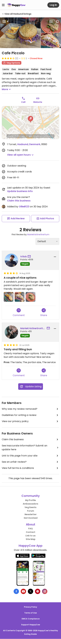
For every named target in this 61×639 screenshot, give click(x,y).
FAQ (30, 528)
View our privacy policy (15, 421)
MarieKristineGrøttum (38, 234)
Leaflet (10, 136)
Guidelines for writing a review (19, 415)
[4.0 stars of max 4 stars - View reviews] (8, 58)
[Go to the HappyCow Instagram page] (44, 591)
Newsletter (31, 514)
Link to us (30, 535)
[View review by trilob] (11, 260)
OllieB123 (24, 206)
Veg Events (30, 507)
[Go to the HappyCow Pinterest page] (37, 591)
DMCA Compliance (31, 618)
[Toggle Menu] (3, 5)
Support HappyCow (30, 624)
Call (23, 102)
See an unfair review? (14, 462)
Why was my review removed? (19, 409)
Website (37, 102)
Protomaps (20, 136)
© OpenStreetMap (34, 136)
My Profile (30, 500)
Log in (53, 5)
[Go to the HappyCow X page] (30, 591)
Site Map (30, 539)
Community (30, 496)
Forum (30, 510)
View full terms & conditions (18, 468)
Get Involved (30, 517)
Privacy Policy (30, 607)
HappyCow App (30, 546)
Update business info (20, 191)
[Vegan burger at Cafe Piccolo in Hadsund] (20, 32)
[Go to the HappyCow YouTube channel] (23, 591)
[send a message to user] (30, 256)
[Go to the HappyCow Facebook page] (16, 591)
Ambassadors (30, 503)
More (5, 89)
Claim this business (18, 200)
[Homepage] (16, 5)
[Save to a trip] (51, 21)
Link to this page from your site (19, 455)
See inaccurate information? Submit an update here (24, 447)
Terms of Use (30, 613)
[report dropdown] (55, 257)
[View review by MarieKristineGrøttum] (11, 332)
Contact (30, 532)
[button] (30, 119)
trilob (23, 256)
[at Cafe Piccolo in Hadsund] (51, 25)
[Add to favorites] (57, 21)
